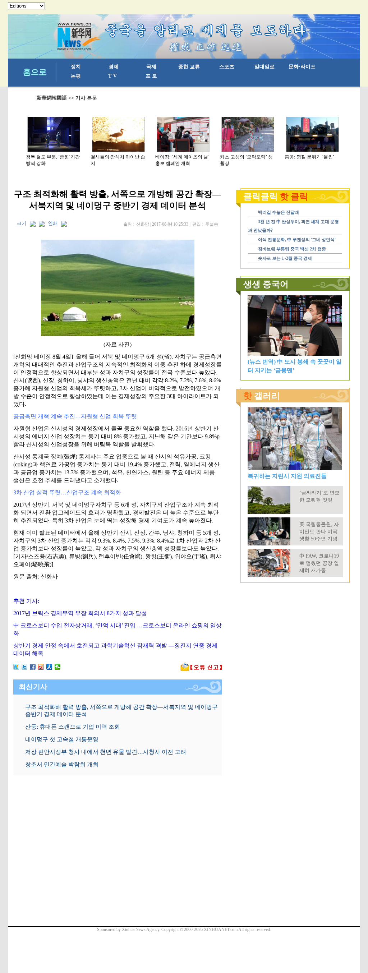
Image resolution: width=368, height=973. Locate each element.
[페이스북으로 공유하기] (33, 667)
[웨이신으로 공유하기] (58, 667)
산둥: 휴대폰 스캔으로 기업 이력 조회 (72, 727)
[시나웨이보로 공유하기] (41, 667)
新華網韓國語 (52, 98)
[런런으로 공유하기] (49, 667)
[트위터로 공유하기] (25, 667)
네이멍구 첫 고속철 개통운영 (61, 739)
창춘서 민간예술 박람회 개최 (61, 764)
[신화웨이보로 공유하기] (16, 667)
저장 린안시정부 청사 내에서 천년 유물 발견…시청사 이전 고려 (105, 752)
